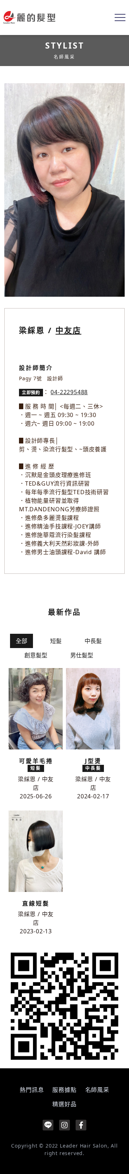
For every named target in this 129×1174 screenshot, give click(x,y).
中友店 (68, 330)
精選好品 (64, 1104)
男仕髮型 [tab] (81, 655)
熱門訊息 (32, 1090)
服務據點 (64, 1090)
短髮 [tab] (56, 641)
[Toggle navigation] (120, 17)
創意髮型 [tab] (35, 655)
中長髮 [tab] (93, 641)
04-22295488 (69, 392)
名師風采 (97, 1090)
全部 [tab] (21, 641)
